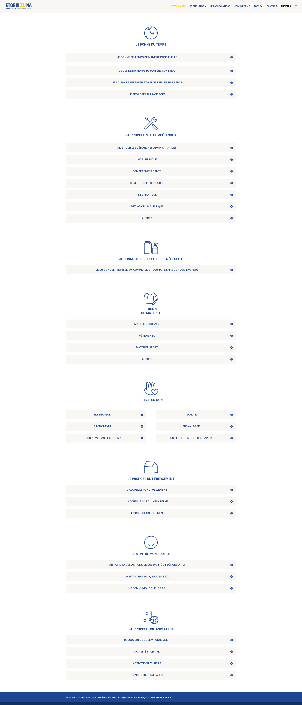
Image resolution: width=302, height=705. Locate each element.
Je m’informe (242, 6)
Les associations (220, 6)
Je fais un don (198, 6)
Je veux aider (178, 6)
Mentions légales (120, 697)
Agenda (258, 6)
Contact (271, 6)
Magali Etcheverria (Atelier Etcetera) (157, 697)
